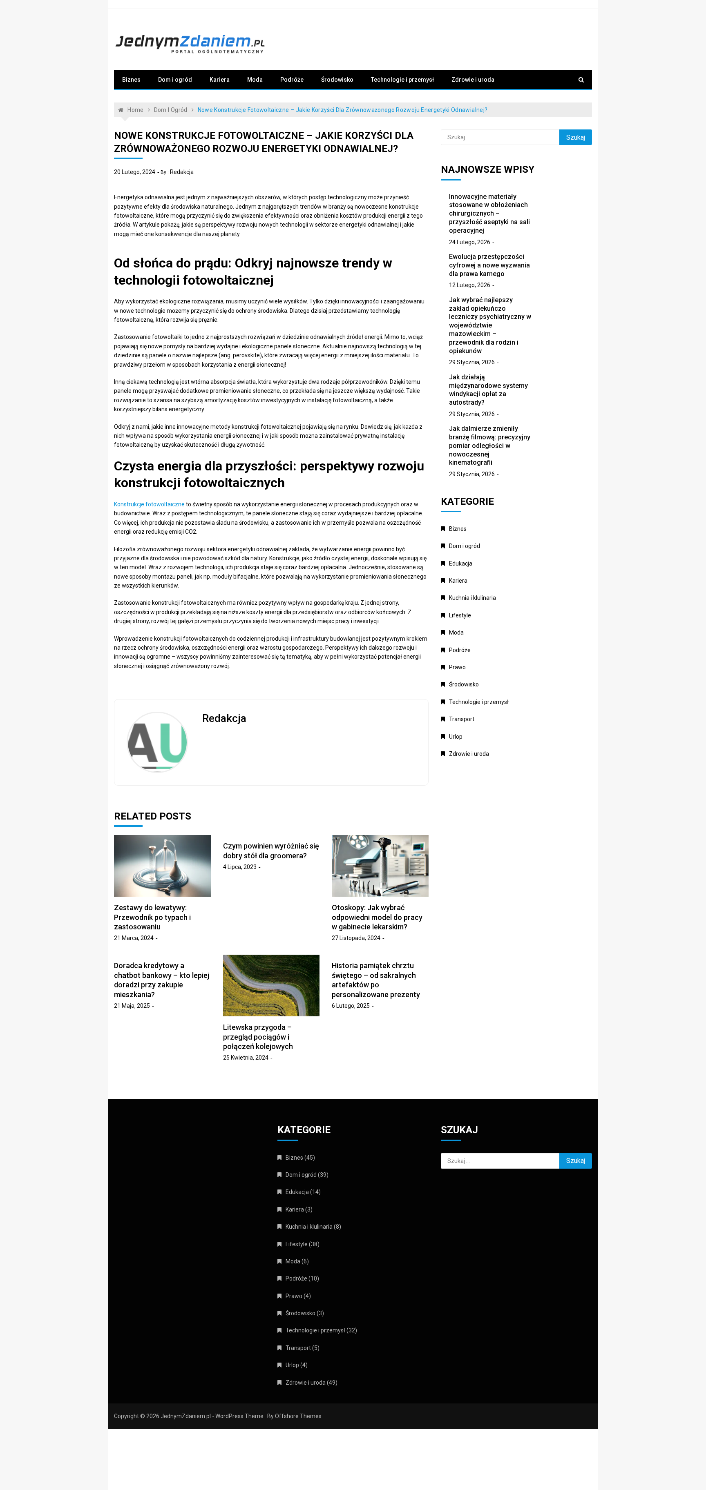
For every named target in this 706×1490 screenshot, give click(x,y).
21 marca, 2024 (134, 938)
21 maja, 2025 (132, 1005)
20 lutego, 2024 (134, 172)
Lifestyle (460, 615)
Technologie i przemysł (402, 79)
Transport (461, 719)
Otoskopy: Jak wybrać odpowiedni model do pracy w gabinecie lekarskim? (377, 917)
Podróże (292, 79)
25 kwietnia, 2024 (245, 1057)
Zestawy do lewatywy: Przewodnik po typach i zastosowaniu (152, 917)
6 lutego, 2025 (351, 1005)
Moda (255, 79)
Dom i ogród (175, 79)
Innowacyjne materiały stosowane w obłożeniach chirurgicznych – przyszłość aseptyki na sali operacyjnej (489, 213)
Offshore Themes (298, 1416)
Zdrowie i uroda (472, 79)
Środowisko (337, 79)
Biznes (131, 79)
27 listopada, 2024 (356, 938)
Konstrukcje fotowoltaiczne (149, 504)
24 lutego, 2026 (469, 242)
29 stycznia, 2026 (472, 362)
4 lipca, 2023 (240, 867)
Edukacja (460, 563)
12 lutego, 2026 (469, 285)
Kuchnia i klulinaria (472, 598)
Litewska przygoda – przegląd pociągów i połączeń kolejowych (258, 1037)
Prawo (457, 667)
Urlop (455, 736)
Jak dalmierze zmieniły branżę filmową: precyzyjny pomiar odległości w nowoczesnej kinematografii (489, 445)
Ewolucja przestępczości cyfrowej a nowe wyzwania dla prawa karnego (489, 265)
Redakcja (182, 172)
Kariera (220, 79)
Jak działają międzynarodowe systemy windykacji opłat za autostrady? (488, 389)
